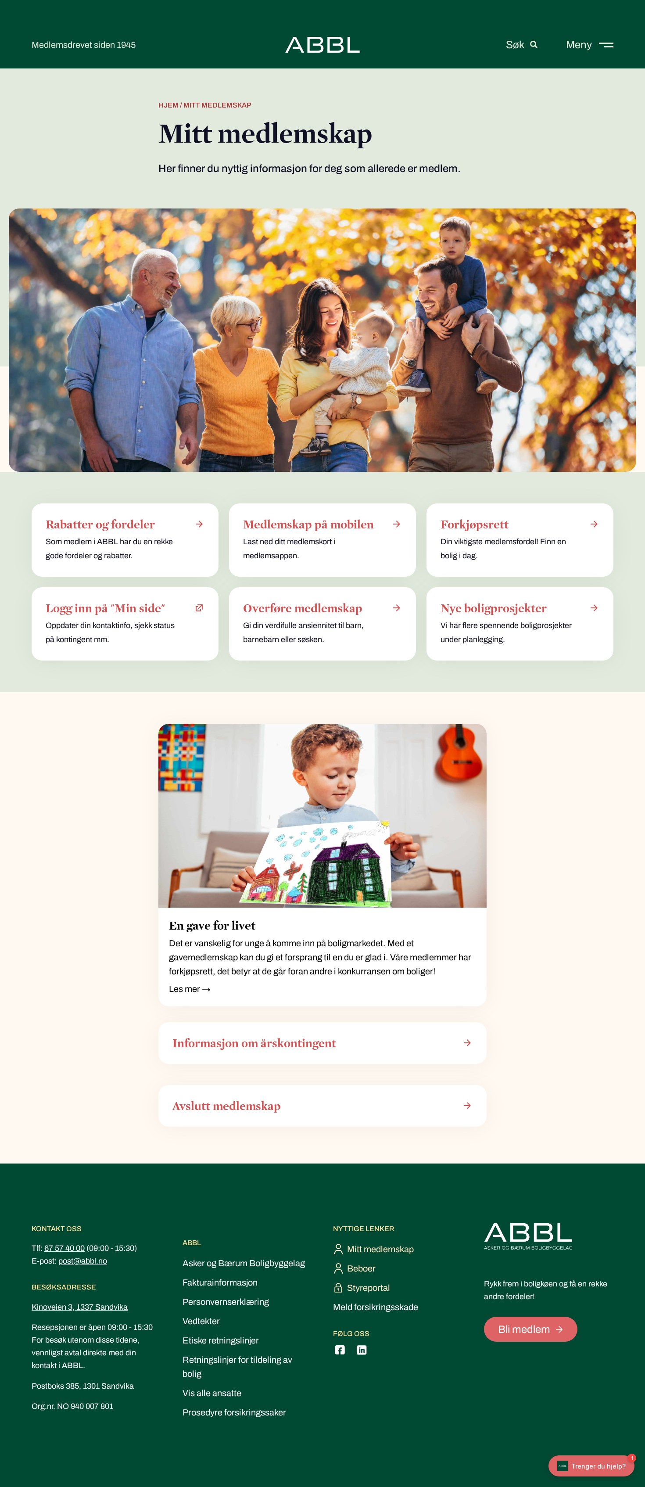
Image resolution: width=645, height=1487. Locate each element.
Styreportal (368, 1288)
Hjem (168, 105)
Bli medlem (524, 1329)
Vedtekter (201, 1321)
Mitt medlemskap (380, 1249)
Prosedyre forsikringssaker (234, 1412)
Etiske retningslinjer (221, 1340)
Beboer (361, 1268)
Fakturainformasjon (220, 1282)
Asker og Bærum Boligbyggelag (244, 1263)
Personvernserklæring (226, 1302)
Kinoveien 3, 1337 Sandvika (80, 1307)
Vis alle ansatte (212, 1393)
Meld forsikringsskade (375, 1307)
